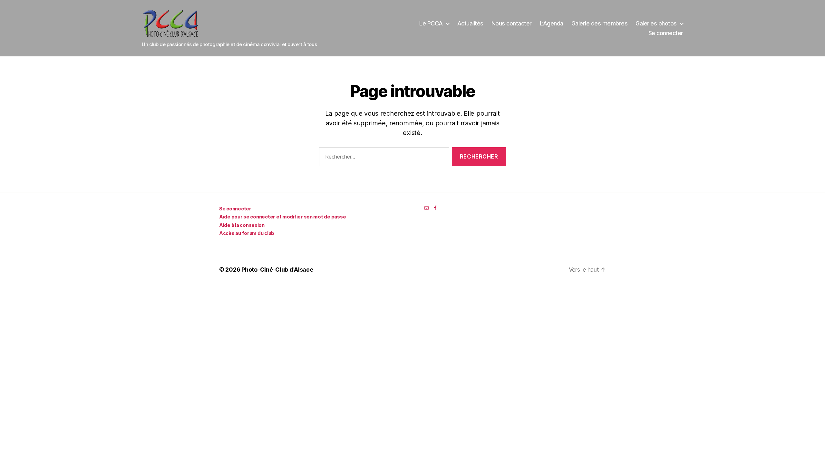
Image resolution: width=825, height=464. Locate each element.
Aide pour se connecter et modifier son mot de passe (282, 217)
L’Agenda (551, 23)
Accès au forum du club (246, 233)
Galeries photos (656, 23)
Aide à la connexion (242, 225)
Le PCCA (431, 23)
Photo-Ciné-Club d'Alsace (277, 269)
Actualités (470, 23)
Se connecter (665, 33)
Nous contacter (511, 23)
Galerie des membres (599, 23)
